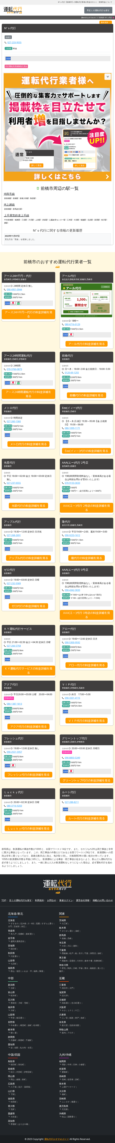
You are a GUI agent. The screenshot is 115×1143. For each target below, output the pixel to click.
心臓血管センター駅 (57, 220)
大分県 (62, 1091)
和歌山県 (63, 1029)
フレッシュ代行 (14, 738)
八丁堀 (14, 1086)
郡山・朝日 (15, 971)
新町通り (30, 934)
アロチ (70, 1032)
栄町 (99, 953)
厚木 (86, 968)
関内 (69, 968)
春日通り (20, 1017)
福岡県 (62, 1061)
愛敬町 (65, 1072)
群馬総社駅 (17, 209)
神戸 (77, 1017)
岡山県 (11, 1076)
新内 (64, 1032)
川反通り (15, 956)
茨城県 (62, 920)
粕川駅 (104, 220)
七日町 (14, 963)
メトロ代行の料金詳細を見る (28, 444)
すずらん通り (47, 923)
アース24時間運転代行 (18, 355)
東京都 (62, 957)
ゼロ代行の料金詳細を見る (28, 606)
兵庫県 (62, 1014)
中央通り (15, 1025)
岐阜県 (11, 1029)
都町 (64, 1094)
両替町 (21, 1040)
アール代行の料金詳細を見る (86, 344)
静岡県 (11, 1037)
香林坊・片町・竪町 (19, 1003)
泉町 (77, 931)
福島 (36, 971)
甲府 (13, 1017)
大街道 (14, 1116)
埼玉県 (62, 942)
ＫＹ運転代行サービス (18, 629)
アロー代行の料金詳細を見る (86, 665)
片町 (13, 1010)
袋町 (30, 1025)
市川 (81, 953)
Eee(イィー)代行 (72, 408)
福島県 (11, 967)
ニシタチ (66, 1101)
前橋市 (8, 37)
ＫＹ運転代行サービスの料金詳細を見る (28, 670)
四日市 (65, 988)
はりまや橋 (23, 1124)
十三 (77, 1010)
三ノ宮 (65, 1017)
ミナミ (70, 1010)
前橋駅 (15, 198)
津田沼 (93, 953)
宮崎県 (62, 1098)
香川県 (11, 1106)
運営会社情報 (82, 900)
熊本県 (62, 1083)
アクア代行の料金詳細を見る (28, 726)
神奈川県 (63, 965)
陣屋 (41, 971)
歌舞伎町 (98, 960)
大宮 (64, 945)
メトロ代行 (11, 408)
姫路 (71, 1017)
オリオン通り (68, 931)
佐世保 (70, 1079)
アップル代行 (12, 521)
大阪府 (62, 1007)
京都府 (62, 999)
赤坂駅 (45, 220)
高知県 (11, 1120)
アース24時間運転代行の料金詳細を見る (28, 394)
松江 (13, 1072)
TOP (4, 900)
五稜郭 (16, 926)
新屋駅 (97, 220)
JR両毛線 (9, 194)
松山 (64, 1116)
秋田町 (14, 1101)
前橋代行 (67, 355)
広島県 (11, 1083)
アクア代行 (11, 684)
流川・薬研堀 (24, 1086)
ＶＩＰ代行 (69, 684)
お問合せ (51, 900)
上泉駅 (38, 220)
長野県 (11, 1022)
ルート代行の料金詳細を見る (86, 818)
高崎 (69, 938)
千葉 (86, 953)
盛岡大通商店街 (17, 941)
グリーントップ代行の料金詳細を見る (86, 780)
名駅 (16, 1047)
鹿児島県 (63, 1106)
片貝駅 (31, 220)
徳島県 (11, 1098)
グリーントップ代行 (74, 738)
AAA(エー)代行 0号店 (75, 570)
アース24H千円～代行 (18, 276)
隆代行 (66, 521)
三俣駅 (24, 220)
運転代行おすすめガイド (89, 17)
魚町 (83, 1017)
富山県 (11, 992)
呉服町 (14, 1040)
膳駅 (6, 223)
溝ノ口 (100, 968)
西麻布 (65, 960)
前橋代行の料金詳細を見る (86, 395)
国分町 (14, 948)
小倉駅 (82, 1064)
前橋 (64, 938)
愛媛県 (11, 1113)
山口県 (11, 1091)
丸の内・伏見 (26, 1047)
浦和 (75, 945)
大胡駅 (76, 220)
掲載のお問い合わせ (103, 900)
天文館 (65, 1109)
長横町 (21, 934)
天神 (75, 1064)
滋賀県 (62, 992)
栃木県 (62, 927)
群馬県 (101, 17)
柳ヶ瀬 (14, 1032)
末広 (23, 926)
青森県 (11, 930)
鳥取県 (11, 1061)
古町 (13, 988)
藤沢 (61, 971)
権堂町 (23, 1025)
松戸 (71, 953)
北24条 (23, 923)
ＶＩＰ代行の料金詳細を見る (86, 721)
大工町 (65, 923)
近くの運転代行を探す (20, 900)
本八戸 (14, 934)
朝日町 (14, 1064)
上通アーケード (69, 1086)
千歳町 (29, 1040)
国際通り (71, 1116)
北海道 (11, 920)
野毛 (64, 968)
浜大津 (65, 995)
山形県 (11, 960)
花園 (38, 923)
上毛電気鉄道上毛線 (16, 215)
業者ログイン (66, 900)
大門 (10, 926)
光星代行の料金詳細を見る (28, 506)
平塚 (81, 968)
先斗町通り (76, 1003)
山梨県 (11, 1014)
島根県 (11, 1068)
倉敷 (18, 1079)
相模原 (93, 968)
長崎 (64, 1079)
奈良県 (62, 1022)
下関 (13, 1094)
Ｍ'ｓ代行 (10, 28)
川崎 (75, 968)
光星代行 (9, 462)
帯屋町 (14, 1124)
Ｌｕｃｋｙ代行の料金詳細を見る (28, 828)
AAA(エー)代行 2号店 (75, 462)
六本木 (80, 960)
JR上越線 (9, 204)
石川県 (11, 999)
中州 (69, 1064)
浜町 (77, 1079)
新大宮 (65, 1025)
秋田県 (11, 953)
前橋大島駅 (24, 198)
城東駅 (17, 220)
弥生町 (21, 1064)
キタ (64, 1010)
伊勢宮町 (28, 1072)
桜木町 (14, 995)
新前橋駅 (8, 198)
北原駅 (90, 220)
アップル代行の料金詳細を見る (28, 558)
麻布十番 (88, 960)
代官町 (19, 1072)
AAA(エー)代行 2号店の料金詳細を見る (86, 508)
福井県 (11, 1007)
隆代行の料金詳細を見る (86, 558)
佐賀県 (62, 1068)
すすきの (15, 923)
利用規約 (39, 900)
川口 (69, 945)
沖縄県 (62, 1113)
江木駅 (69, 220)
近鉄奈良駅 (74, 1025)
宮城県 (11, 945)
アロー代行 (69, 629)
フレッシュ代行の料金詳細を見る (28, 775)
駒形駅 (33, 198)
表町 (24, 1079)
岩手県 (11, 938)
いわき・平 (27, 971)
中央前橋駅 (8, 220)
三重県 (62, 984)
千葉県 (62, 950)
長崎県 (62, 1076)
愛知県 (11, 1044)
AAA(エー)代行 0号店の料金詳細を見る (86, 615)
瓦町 (13, 1109)
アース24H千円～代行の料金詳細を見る (28, 314)
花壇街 (72, 960)
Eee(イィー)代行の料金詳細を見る (86, 451)
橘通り (74, 1101)
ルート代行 (69, 792)
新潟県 (11, 984)
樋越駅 (83, 220)
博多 (64, 1064)
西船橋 (65, 953)
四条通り (66, 1003)
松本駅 (36, 1025)
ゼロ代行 (9, 570)
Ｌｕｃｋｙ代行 (14, 792)
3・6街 (31, 923)
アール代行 (69, 276)
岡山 (13, 1079)
